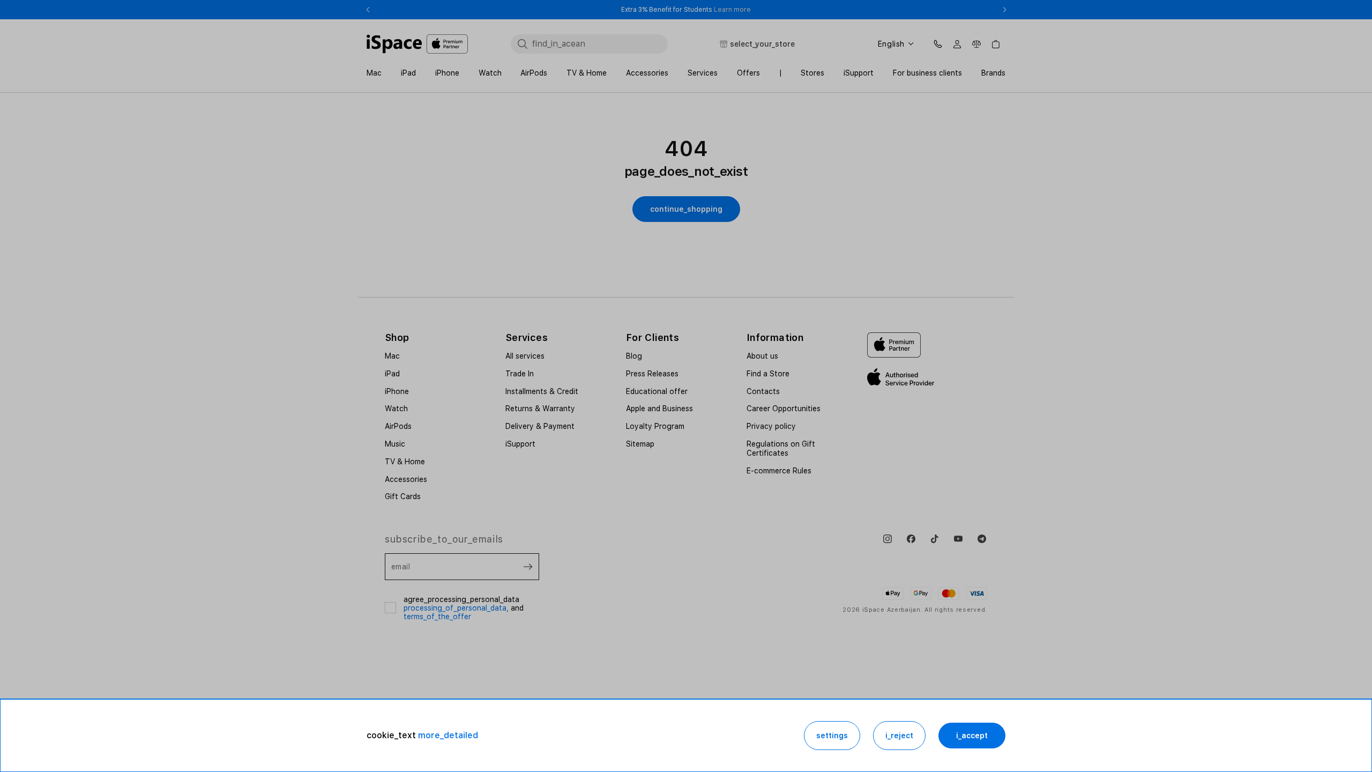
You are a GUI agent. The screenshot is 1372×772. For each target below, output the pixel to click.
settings (832, 735)
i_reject (899, 735)
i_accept (972, 735)
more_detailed (448, 735)
